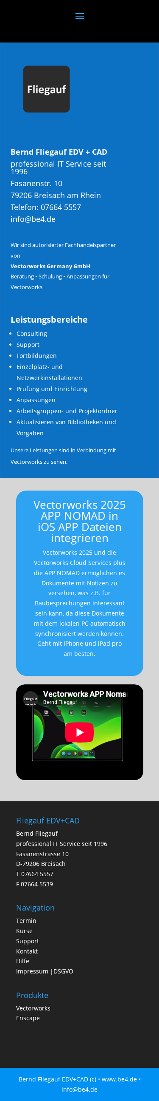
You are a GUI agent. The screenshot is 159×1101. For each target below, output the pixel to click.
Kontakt (27, 951)
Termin (26, 921)
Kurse (24, 931)
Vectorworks (33, 1008)
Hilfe (22, 961)
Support (27, 941)
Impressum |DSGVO (44, 971)
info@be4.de (33, 219)
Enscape (28, 1018)
